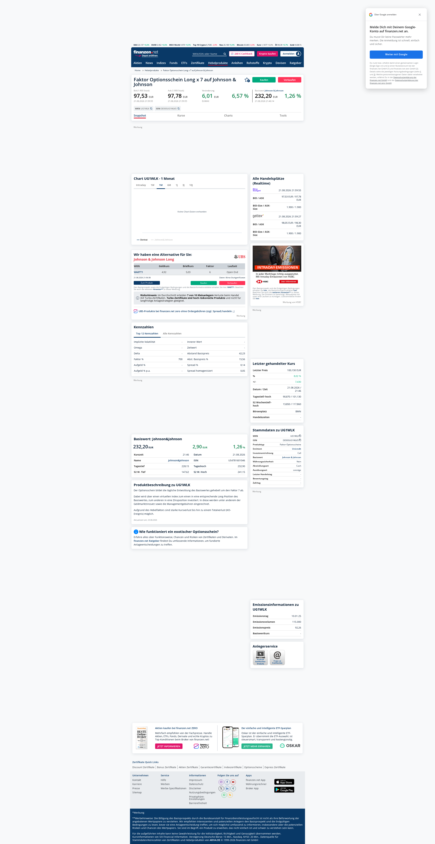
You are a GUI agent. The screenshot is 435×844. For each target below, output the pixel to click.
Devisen (281, 63)
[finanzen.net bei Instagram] (221, 782)
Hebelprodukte (218, 63)
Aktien (138, 63)
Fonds (174, 63)
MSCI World (174, 45)
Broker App (252, 788)
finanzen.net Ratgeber (147, 540)
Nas (221, 45)
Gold (292, 45)
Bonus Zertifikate (166, 767)
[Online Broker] (146, 55)
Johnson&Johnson (178, 460)
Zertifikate (197, 63)
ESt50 (153, 45)
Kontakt (136, 780)
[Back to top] (296, 840)
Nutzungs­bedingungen (202, 792)
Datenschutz (196, 784)
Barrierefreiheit (198, 803)
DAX (135, 45)
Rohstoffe (253, 63)
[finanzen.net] (146, 52)
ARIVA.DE (215, 840)
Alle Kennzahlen (172, 333)
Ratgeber (295, 63)
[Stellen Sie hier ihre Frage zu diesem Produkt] (277, 657)
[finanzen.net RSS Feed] (230, 795)
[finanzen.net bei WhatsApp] (224, 795)
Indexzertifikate (233, 767)
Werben (165, 784)
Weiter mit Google (396, 54)
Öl (276, 45)
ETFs (184, 63)
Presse (136, 788)
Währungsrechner (256, 784)
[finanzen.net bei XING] (233, 788)
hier (265, 290)
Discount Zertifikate (143, 767)
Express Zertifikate (275, 767)
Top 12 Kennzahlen (147, 333)
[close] (419, 14)
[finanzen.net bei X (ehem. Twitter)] (221, 788)
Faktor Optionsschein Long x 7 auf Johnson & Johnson (188, 70)
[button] (242, 53)
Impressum (195, 780)
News (149, 63)
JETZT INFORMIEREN (168, 746)
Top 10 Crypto (199, 45)
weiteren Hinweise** (281, 292)
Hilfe (163, 780)
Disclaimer (195, 788)
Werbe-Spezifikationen (173, 788)
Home (138, 70)
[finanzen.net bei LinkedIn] (227, 788)
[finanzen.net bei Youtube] (233, 782)
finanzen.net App (255, 780)
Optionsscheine (253, 767)
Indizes (161, 63)
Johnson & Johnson (274, 90)
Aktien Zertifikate (188, 767)
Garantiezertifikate (211, 767)
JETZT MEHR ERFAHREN (257, 746)
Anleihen (237, 63)
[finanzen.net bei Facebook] (227, 782)
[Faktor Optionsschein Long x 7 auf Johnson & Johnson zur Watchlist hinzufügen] (247, 79)
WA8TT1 (138, 272)
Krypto (267, 63)
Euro (259, 45)
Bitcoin (240, 45)
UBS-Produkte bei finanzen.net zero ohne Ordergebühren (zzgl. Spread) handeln (185, 311)
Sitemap (137, 792)
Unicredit (296, 448)
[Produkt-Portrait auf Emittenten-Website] (260, 664)
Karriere (137, 784)
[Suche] (225, 53)
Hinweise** (158, 289)
